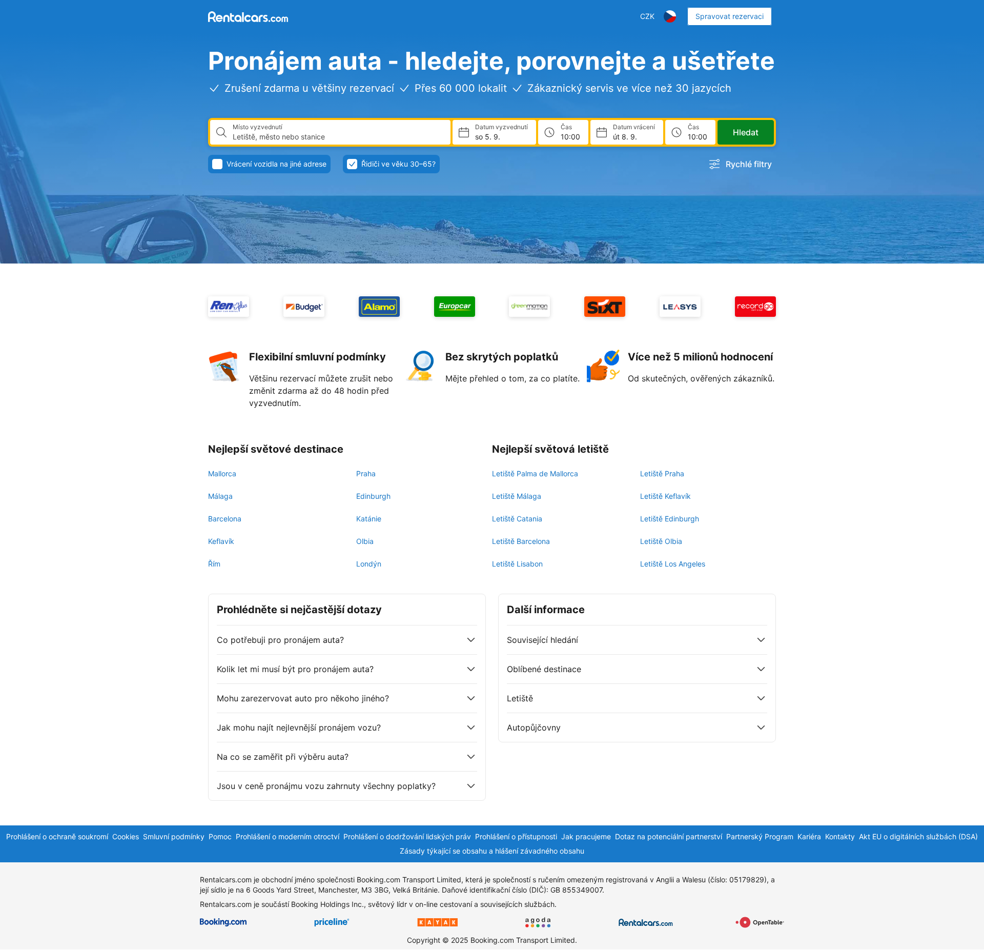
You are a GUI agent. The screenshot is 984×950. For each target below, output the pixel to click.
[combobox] (337, 137)
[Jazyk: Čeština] (670, 16)
